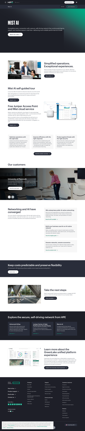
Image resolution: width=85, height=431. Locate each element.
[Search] (15, 2)
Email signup (64, 391)
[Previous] (9, 197)
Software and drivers (49, 391)
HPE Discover (47, 402)
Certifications (64, 413)
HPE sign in (64, 402)
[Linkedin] (8, 404)
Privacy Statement (11, 425)
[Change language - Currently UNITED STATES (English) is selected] (76, 2)
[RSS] (21, 404)
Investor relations (30, 399)
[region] (42, 184)
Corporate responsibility (31, 391)
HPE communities (65, 398)
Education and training (66, 389)
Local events (47, 404)
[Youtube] (19, 404)
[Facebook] (17, 404)
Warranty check (48, 393)
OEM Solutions (47, 384)
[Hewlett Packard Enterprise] (10, 2)
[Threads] (15, 404)
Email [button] (11, 394)
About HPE (29, 384)
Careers (28, 389)
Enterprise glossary (65, 393)
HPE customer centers (66, 400)
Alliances (64, 410)
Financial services (65, 395)
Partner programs (65, 417)
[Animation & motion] (11, 411)
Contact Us (64, 384)
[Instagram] (13, 404)
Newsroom (47, 406)
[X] (11, 404)
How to (11, 388)
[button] (52, 422)
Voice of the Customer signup (67, 404)
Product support (48, 389)
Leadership (29, 401)
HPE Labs (29, 393)
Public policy (29, 403)
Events (46, 399)
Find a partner (65, 415)
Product (12, 391)
